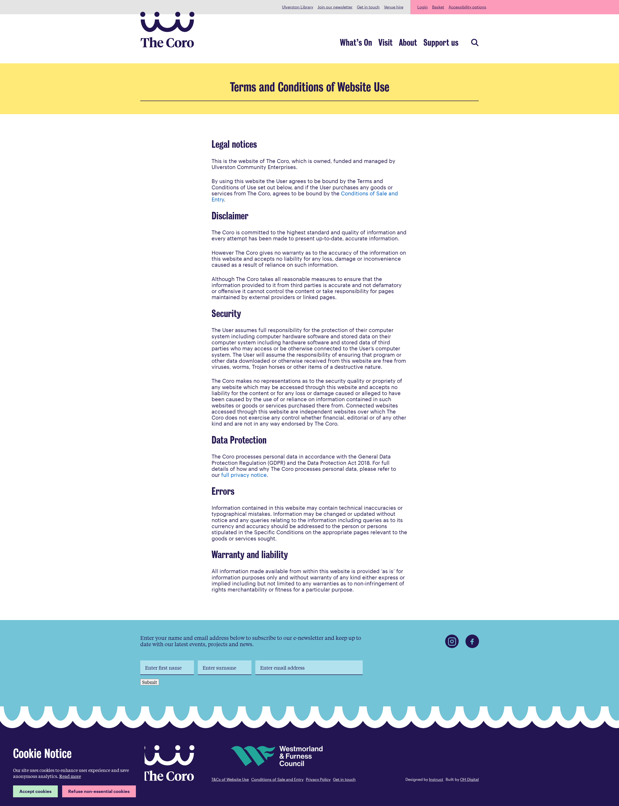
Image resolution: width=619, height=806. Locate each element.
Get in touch (368, 7)
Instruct (436, 779)
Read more (70, 776)
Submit (149, 682)
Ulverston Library (297, 7)
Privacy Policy (318, 779)
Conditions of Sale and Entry (277, 779)
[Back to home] (167, 779)
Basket (438, 7)
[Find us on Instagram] (452, 641)
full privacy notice (244, 475)
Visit (385, 42)
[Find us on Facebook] (472, 641)
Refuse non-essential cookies (99, 791)
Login (422, 7)
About (408, 42)
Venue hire (393, 7)
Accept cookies (35, 791)
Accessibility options (467, 7)
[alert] (74, 772)
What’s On (356, 42)
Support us (440, 42)
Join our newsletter (335, 7)
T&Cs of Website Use (230, 779)
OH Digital (469, 779)
